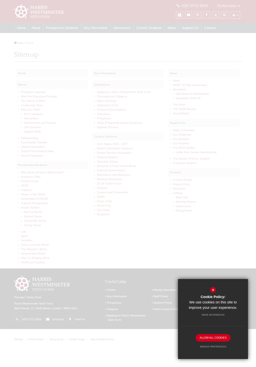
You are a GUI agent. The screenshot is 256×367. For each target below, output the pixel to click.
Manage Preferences (213, 346)
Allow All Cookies (213, 337)
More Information (213, 315)
